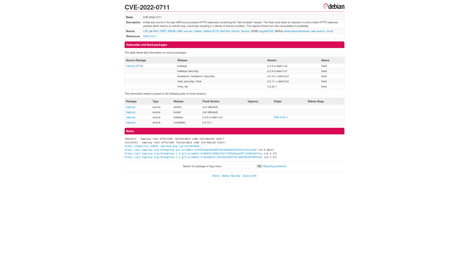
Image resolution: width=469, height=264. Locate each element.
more (329, 31)
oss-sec (188, 31)
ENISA (171, 31)
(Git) (254, 175)
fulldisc (198, 31)
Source (247, 175)
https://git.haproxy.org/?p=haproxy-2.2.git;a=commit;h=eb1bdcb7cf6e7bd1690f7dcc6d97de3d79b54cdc (193, 157)
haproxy (130, 66)
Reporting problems (274, 166)
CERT (163, 31)
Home (216, 175)
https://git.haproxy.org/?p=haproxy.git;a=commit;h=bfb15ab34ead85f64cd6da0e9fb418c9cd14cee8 (190, 149)
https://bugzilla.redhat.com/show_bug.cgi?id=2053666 (162, 146)
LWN (179, 31)
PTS (139, 66)
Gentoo (245, 31)
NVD (155, 31)
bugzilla (263, 31)
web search (318, 31)
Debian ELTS (211, 31)
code (299, 31)
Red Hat (225, 31)
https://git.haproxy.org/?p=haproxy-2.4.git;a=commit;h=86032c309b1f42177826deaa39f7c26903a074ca (193, 153)
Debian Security (231, 175)
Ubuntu (235, 31)
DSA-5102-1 (150, 36)
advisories (289, 31)
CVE (145, 31)
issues (306, 31)
